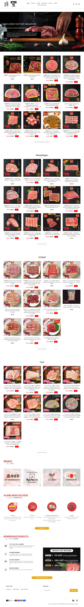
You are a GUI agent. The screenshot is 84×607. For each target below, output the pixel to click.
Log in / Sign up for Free (42, 577)
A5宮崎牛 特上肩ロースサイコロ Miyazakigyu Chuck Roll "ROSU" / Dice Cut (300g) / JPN (32, 132)
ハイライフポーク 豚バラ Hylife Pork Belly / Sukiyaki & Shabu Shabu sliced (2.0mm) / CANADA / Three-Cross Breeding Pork (32, 388)
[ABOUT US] (7, 40)
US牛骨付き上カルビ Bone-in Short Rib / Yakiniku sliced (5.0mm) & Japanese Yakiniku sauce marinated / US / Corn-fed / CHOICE (32, 283)
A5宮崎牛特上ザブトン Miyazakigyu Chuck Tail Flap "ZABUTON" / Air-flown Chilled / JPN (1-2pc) (51, 180)
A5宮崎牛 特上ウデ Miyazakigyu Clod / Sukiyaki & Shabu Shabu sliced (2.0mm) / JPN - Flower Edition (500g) (51, 77)
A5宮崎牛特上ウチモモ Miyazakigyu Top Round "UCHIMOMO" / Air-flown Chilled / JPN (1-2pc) (12, 234)
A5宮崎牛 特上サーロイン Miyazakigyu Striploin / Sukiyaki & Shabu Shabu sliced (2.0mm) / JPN (71, 132)
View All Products (42, 244)
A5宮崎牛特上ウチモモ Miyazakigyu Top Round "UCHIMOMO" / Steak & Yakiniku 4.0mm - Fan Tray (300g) (12, 105)
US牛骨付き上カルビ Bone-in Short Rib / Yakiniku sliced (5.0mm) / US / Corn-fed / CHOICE (12, 282)
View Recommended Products (42, 142)
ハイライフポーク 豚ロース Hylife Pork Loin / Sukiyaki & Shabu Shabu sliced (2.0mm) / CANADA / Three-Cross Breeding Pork (52, 388)
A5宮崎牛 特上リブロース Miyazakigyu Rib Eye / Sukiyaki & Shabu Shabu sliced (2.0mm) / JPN (32, 234)
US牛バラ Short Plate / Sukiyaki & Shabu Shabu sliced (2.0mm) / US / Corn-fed (12, 311)
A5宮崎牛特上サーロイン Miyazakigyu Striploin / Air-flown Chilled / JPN (12, 206)
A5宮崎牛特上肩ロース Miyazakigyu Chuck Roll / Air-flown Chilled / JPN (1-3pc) (12, 180)
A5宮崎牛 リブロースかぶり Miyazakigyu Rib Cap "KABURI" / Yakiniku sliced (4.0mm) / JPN (72, 180)
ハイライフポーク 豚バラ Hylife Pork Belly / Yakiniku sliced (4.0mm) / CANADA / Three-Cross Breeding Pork (71, 387)
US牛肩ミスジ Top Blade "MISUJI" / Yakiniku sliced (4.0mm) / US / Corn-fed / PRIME (52, 282)
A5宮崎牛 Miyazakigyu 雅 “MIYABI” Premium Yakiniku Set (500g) (51, 104)
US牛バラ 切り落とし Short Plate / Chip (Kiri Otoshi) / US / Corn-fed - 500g (71, 306)
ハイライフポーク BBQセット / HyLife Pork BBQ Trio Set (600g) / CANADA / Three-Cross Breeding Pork (12, 443)
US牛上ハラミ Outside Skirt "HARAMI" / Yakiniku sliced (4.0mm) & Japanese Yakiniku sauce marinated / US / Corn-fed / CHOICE (32, 311)
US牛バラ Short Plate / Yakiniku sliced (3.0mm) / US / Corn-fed (51, 310)
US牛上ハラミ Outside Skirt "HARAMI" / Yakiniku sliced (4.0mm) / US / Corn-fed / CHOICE (71, 282)
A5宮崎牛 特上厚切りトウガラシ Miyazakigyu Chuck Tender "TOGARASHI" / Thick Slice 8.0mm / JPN (32, 105)
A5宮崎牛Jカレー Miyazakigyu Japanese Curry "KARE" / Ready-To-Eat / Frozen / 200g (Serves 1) (52, 132)
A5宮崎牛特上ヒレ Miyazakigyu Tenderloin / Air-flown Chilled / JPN (52, 233)
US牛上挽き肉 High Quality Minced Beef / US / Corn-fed (52, 338)
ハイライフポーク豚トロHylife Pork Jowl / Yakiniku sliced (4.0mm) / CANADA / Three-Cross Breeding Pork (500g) (71, 416)
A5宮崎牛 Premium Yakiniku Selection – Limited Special (12, 76)
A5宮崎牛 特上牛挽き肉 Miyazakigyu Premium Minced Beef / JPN (52, 206)
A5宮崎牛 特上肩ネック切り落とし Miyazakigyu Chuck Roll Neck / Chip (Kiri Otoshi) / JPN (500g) (71, 234)
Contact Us (8, 589)
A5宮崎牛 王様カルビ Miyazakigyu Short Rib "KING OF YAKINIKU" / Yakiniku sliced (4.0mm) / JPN (12, 132)
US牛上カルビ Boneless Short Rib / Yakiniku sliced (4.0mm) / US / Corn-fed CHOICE (32, 339)
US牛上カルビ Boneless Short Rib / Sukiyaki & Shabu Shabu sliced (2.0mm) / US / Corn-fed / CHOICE (12, 339)
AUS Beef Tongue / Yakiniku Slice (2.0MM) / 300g (71, 104)
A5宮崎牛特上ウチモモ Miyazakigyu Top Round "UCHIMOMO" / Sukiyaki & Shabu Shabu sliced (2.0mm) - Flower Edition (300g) (71, 77)
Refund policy (16, 589)
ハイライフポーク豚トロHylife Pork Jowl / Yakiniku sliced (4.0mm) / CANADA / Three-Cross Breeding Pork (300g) (52, 416)
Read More (42, 528)
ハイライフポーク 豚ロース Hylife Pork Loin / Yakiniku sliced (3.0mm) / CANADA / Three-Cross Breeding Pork (32, 416)
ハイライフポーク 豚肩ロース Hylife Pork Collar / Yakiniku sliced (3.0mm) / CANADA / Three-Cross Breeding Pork (12, 416)
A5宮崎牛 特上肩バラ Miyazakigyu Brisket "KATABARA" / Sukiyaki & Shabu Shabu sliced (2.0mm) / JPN (71, 207)
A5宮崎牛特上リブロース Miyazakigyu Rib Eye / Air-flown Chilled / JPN (32, 179)
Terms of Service (24, 589)
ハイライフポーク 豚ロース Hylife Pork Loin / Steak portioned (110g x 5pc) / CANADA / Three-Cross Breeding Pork (12, 387)
